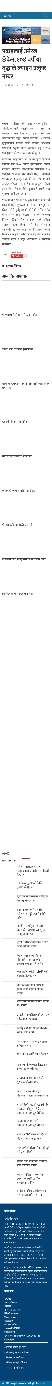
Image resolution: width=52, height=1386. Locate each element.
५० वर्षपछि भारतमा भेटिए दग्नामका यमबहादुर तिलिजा (30, 1123)
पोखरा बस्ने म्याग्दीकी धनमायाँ (17, 525)
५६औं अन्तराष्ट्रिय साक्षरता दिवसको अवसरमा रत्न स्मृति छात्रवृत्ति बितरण (31, 930)
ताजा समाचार (9, 860)
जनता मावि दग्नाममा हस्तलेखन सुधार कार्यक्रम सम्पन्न (32, 1080)
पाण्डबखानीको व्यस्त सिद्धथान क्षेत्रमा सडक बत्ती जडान (32, 1066)
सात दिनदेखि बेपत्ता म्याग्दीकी (17, 456)
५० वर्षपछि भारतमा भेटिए (15, 422)
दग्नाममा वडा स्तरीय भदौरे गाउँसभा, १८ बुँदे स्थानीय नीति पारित (31, 914)
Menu (46, 15)
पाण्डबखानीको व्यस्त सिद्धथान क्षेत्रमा (20, 315)
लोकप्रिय (6, 853)
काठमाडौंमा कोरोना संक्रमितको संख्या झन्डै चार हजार (32, 973)
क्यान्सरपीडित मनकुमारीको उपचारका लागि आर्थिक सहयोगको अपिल (30, 1178)
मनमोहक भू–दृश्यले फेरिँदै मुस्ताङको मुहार (30, 885)
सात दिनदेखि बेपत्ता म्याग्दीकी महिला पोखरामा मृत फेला (32, 1136)
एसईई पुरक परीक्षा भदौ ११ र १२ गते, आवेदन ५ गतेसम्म (33, 1016)
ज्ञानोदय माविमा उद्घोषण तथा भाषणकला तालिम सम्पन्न (32, 1193)
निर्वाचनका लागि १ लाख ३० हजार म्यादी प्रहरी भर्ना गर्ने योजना (30, 989)
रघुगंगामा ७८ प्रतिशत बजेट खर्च (33, 1053)
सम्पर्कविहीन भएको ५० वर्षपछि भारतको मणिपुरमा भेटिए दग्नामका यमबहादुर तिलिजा (32, 1109)
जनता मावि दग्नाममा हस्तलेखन (17, 349)
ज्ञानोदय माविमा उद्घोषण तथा (17, 593)
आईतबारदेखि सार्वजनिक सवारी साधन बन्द (33, 1003)
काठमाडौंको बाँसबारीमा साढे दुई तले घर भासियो (33, 1150)
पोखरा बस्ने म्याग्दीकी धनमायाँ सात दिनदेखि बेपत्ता (32, 1163)
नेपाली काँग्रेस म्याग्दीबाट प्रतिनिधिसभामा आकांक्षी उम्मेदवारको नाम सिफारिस (30, 959)
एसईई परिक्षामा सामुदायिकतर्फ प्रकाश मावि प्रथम (32, 1030)
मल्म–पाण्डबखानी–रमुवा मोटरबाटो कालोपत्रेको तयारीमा (26, 385)
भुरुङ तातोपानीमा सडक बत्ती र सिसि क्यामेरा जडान (32, 944)
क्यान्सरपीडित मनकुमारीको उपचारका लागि (24, 559)
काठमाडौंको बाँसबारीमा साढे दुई (18, 490)
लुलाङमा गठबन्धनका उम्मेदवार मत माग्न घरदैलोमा (32, 898)
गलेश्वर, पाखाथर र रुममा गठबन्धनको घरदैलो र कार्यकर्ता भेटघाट (33, 871)
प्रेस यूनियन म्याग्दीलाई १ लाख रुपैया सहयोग (32, 1043)
